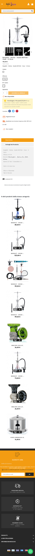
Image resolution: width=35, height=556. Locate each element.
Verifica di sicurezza (6, 463)
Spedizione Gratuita (17, 490)
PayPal (13, 550)
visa (8, 550)
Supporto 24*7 (17, 506)
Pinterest (17, 111)
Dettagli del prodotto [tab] (12, 144)
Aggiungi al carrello (18, 93)
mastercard (22, 550)
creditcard (26, 550)
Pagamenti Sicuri (17, 523)
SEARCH (32, 11)
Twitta (13, 111)
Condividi (9, 111)
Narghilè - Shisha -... (17, 222)
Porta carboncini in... (17, 437)
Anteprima (20, 217)
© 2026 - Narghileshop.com (17, 553)
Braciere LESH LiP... (17, 345)
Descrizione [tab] (9, 140)
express (17, 550)
